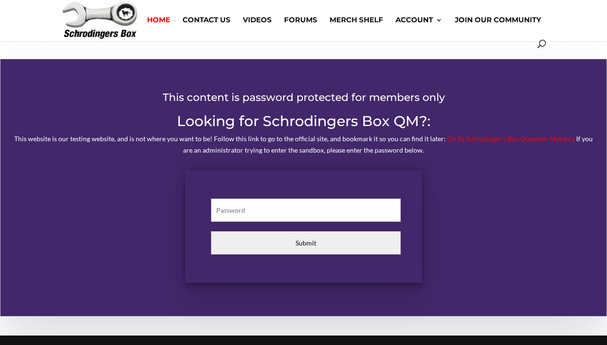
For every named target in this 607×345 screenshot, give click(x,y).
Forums (300, 20)
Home (158, 20)
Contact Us (206, 20)
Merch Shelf (356, 20)
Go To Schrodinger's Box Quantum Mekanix (511, 139)
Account (414, 20)
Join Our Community (498, 20)
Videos (257, 20)
